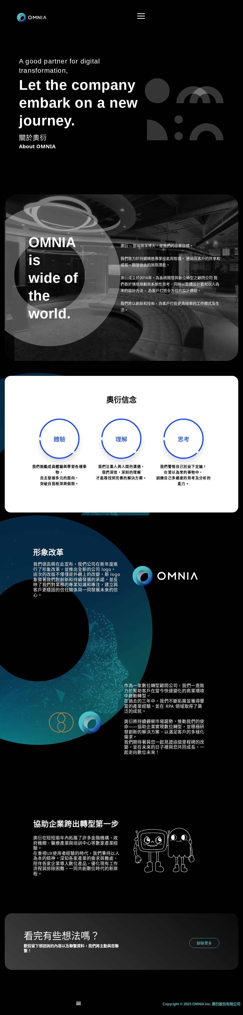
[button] (79, 1003)
